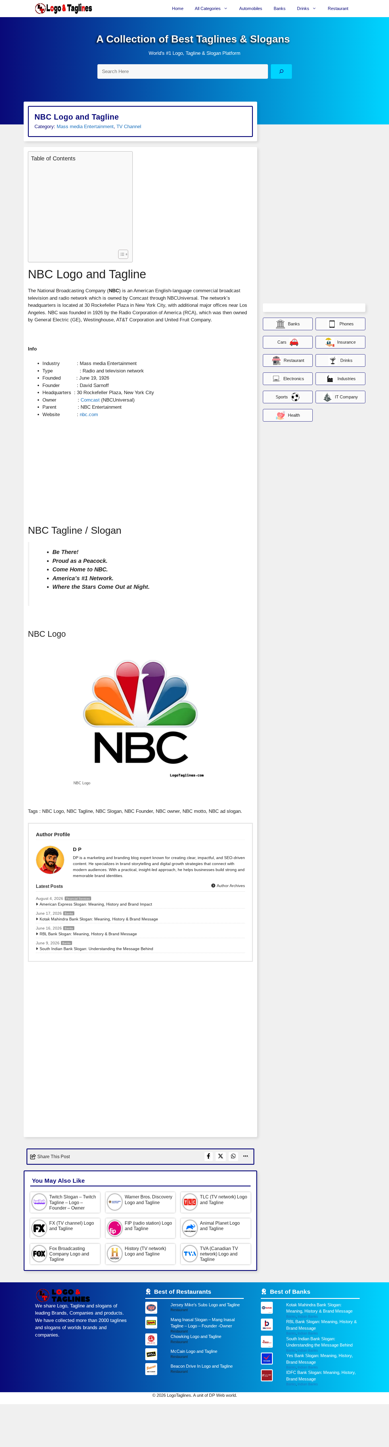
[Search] (281, 71)
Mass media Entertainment (85, 126)
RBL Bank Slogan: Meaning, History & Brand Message (88, 934)
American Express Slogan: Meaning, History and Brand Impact (96, 904)
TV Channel (128, 126)
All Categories (208, 8)
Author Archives (230, 885)
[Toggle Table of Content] (120, 254)
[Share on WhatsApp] (233, 1156)
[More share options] (246, 1156)
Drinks (303, 8)
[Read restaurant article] (194, 1309)
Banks (280, 8)
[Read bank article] (310, 1310)
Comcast (90, 400)
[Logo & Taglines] (63, 8)
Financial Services (78, 898)
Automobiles (250, 8)
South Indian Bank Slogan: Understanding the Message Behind (96, 948)
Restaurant (338, 8)
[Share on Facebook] (208, 1156)
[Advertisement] (79, 205)
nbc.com (89, 414)
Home (177, 8)
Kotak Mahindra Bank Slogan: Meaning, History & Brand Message (99, 919)
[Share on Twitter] (221, 1156)
